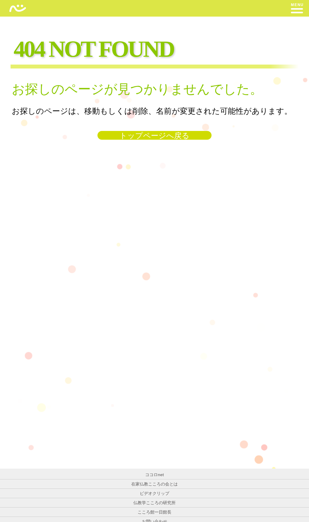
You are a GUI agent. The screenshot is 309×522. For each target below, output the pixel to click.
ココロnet (154, 474)
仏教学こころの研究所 (154, 502)
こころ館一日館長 (154, 512)
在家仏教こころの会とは (154, 484)
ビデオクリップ (154, 493)
